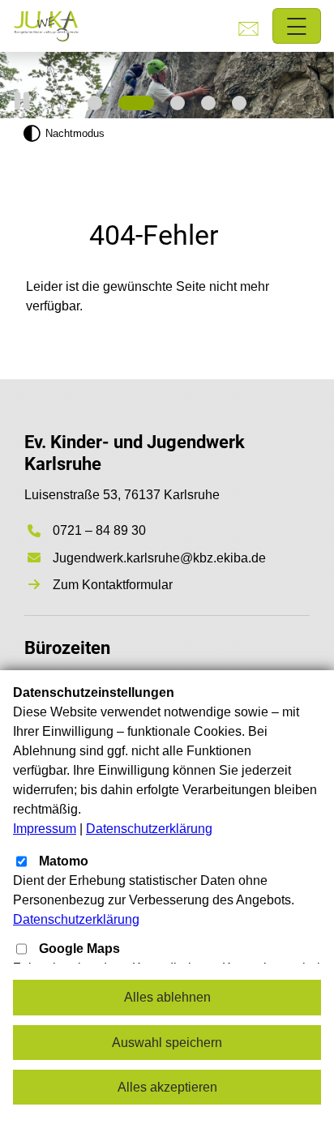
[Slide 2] (136, 103)
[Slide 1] (95, 103)
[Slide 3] (177, 103)
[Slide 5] (239, 103)
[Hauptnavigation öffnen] (297, 26)
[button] (22, 101)
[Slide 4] (208, 103)
